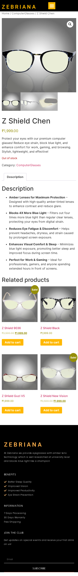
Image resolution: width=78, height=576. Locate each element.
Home (5, 13)
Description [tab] (15, 177)
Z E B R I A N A (19, 7)
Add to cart (12, 342)
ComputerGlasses (23, 13)
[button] (51, 5)
